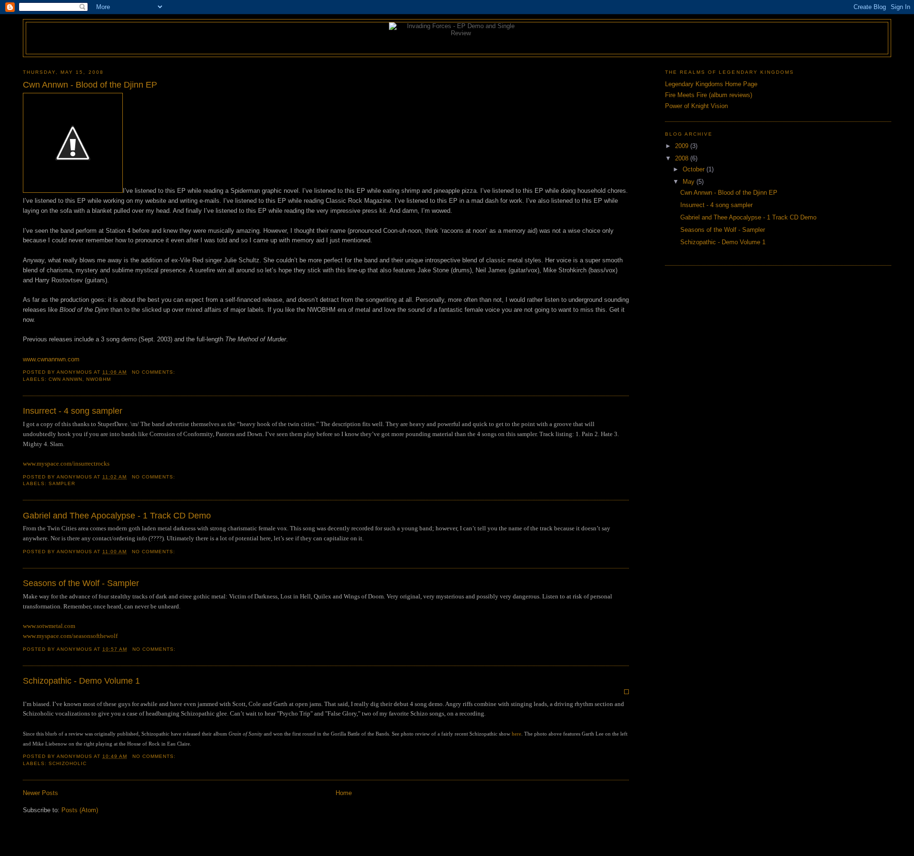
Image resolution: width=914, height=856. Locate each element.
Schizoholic (68, 763)
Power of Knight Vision (696, 105)
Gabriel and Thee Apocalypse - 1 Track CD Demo (117, 515)
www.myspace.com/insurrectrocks (66, 463)
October (694, 169)
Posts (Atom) (79, 810)
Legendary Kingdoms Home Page (711, 84)
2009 (682, 145)
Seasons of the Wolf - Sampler (81, 583)
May (689, 181)
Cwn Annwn (65, 379)
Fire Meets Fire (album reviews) (708, 95)
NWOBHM (98, 379)
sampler (62, 483)
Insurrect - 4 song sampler (72, 411)
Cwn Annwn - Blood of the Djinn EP (90, 85)
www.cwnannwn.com (51, 359)
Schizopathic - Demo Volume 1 (81, 681)
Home (344, 792)
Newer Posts (40, 792)
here (516, 734)
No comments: (154, 372)
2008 (682, 158)
